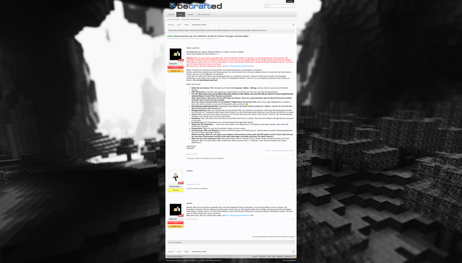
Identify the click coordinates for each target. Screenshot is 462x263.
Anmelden (290, 1)
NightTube (198, 188)
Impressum (262, 256)
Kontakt (255, 256)
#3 (293, 219)
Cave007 (189, 188)
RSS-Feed (294, 256)
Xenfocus (179, 256)
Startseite (171, 14)
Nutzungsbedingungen (289, 260)
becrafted (190, 14)
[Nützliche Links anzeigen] (293, 25)
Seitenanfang (288, 256)
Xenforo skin (171, 256)
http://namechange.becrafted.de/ (237, 66)
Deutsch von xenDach (211, 260)
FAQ (273, 256)
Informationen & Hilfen (188, 38)
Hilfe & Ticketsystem (204, 14)
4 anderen (214, 158)
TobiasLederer (174, 186)
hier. (218, 54)
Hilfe (269, 256)
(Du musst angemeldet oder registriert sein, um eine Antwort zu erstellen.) (273, 236)
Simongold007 (204, 158)
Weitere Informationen (259, 30)
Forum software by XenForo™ (182, 260)
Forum (181, 14)
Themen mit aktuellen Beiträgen (191, 19)
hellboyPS (209, 38)
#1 (293, 154)
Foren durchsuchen (173, 19)
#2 (293, 184)
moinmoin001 (191, 158)
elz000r (197, 158)
